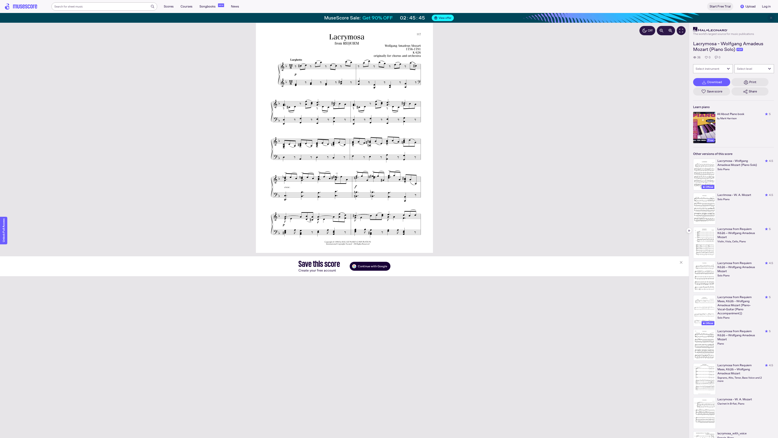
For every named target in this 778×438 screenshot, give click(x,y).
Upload (750, 6)
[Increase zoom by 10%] (670, 30)
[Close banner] (771, 17)
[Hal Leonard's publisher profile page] (723, 29)
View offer (445, 17)
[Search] (152, 6)
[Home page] (21, 6)
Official (709, 187)
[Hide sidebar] (689, 230)
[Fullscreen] (681, 30)
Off (650, 30)
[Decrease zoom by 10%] (661, 30)
